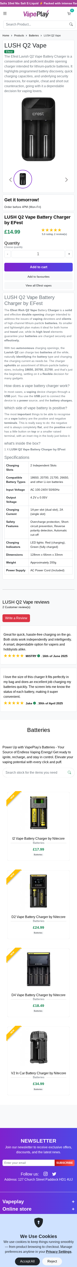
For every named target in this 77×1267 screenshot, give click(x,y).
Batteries (34, 35)
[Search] (69, 773)
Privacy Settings (58, 1251)
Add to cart (38, 267)
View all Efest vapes (39, 285)
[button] (5, 13)
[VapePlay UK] (36, 13)
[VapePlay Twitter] (52, 1174)
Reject (52, 1261)
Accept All (27, 1261)
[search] (71, 24)
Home (5, 35)
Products (19, 35)
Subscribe (64, 1162)
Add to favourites (38, 276)
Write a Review (16, 618)
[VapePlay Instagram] (44, 1174)
